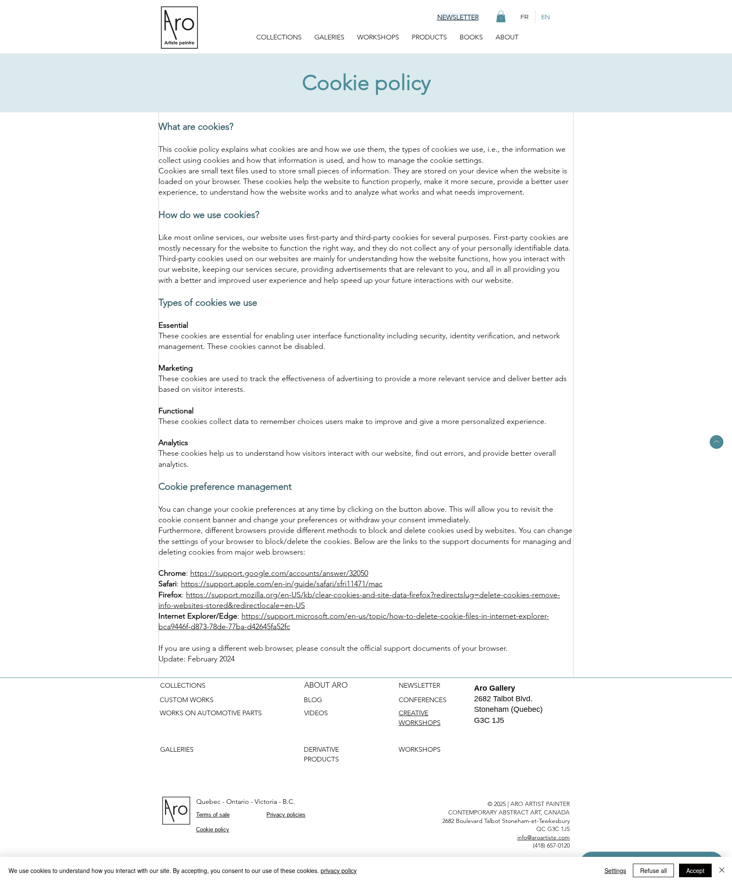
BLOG (313, 700)
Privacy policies (285, 814)
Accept (695, 870)
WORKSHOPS (420, 749)
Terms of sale (213, 814)
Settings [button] (615, 870)
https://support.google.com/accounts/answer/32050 (279, 573)
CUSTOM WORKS (187, 700)
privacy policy (339, 870)
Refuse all (653, 870)
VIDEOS (316, 713)
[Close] (722, 870)
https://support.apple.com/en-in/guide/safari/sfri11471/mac (282, 583)
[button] (501, 16)
